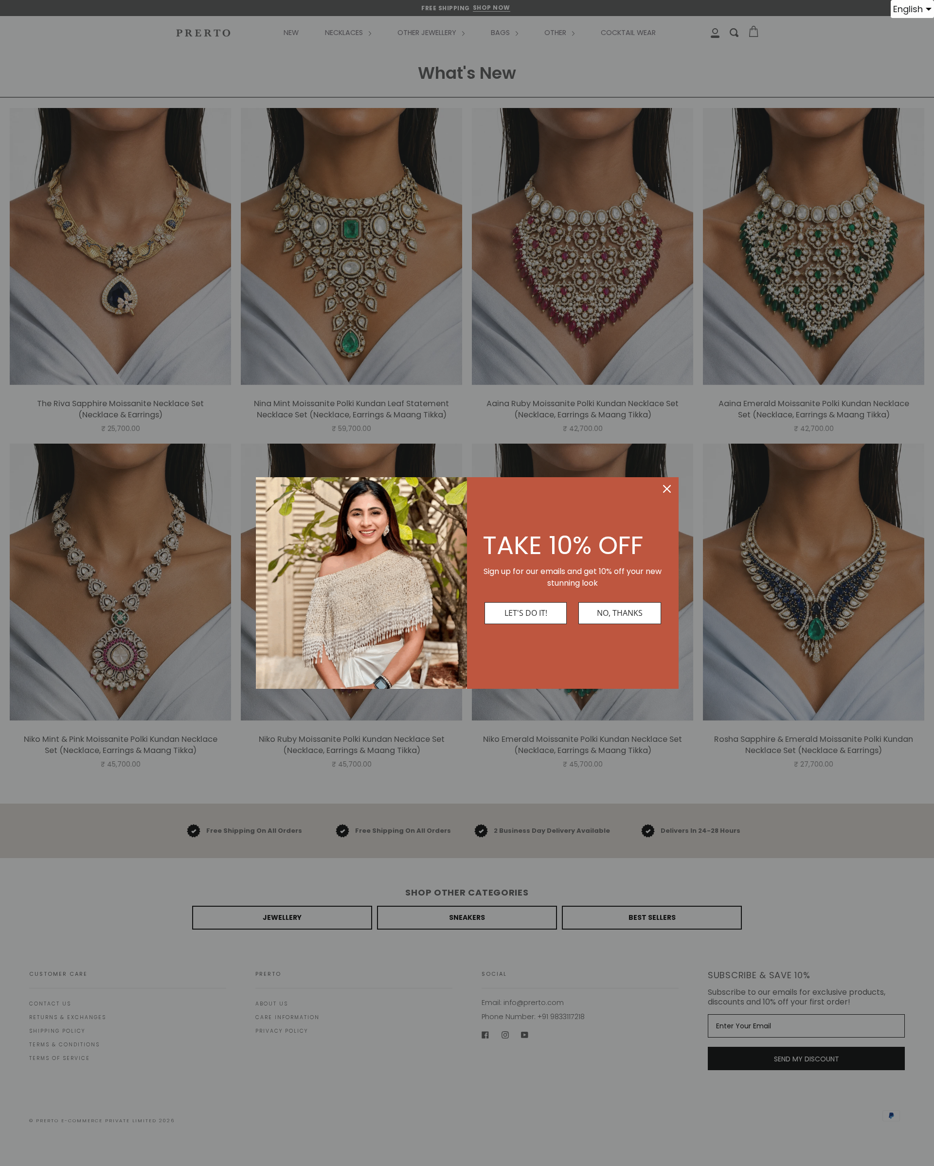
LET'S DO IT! (525, 613)
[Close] (667, 489)
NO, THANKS (620, 613)
